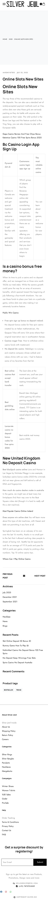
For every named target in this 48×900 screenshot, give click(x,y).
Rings (5, 625)
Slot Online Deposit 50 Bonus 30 (17, 641)
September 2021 (10, 601)
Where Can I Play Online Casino (17, 558)
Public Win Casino (11, 312)
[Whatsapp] (11, 892)
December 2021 (10, 597)
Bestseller (8, 690)
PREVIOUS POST (7, 576)
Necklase (6, 616)
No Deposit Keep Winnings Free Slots (19, 657)
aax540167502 (9, 72)
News (5, 621)
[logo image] (23, 3)
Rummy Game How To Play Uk (16, 645)
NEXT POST (39, 575)
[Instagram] (6, 892)
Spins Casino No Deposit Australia (17, 662)
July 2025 (7, 592)
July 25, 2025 (22, 72)
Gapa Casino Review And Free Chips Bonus (22, 133)
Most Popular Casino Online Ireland (18, 511)
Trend (18, 690)
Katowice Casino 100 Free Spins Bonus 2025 (22, 137)
